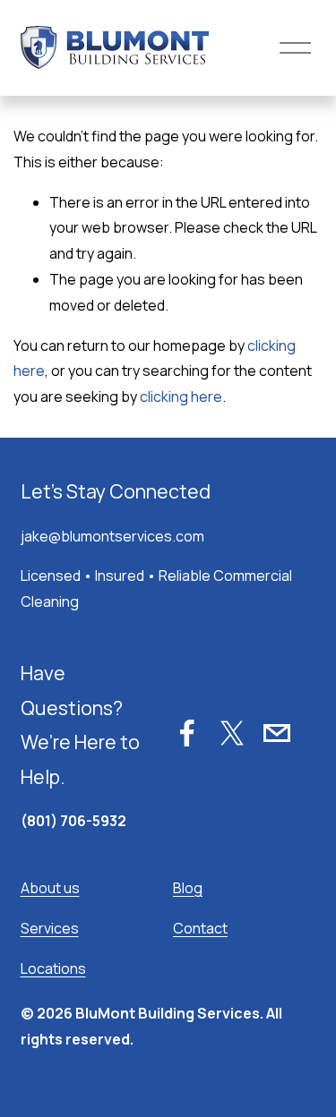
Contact (200, 928)
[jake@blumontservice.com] (277, 733)
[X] (232, 733)
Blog (187, 888)
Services (50, 928)
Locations (53, 968)
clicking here (181, 396)
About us (50, 888)
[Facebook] (187, 733)
